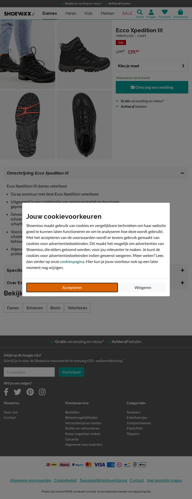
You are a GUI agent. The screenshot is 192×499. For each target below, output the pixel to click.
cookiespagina (72, 261)
